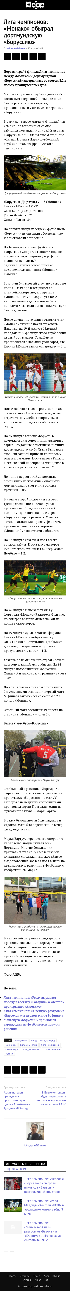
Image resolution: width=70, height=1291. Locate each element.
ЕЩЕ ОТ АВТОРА (16, 1169)
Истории (24, 1276)
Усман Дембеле (51, 1049)
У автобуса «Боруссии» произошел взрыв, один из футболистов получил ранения (32, 1024)
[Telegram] (33, 56)
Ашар (38, 1279)
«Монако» (10, 1044)
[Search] (65, 5)
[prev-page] (6, 1249)
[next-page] (12, 1249)
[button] (6, 5)
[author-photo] (35, 1140)
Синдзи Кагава (31, 1049)
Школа (56, 1276)
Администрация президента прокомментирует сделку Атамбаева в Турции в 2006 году (17, 1100)
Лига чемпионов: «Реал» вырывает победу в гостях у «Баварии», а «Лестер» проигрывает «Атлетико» (34, 1002)
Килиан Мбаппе (28, 1044)
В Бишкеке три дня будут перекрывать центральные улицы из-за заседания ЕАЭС (51, 1098)
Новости (11, 1276)
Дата (46, 1276)
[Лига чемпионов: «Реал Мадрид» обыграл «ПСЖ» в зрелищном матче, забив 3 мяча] (13, 1205)
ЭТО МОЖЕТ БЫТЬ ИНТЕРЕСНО (25, 1163)
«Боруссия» (21, 1040)
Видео (36, 1276)
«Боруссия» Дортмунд (43, 1040)
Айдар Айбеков (16, 48)
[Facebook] (7, 56)
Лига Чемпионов (50, 1044)
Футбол (9, 1053)
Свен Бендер (12, 1049)
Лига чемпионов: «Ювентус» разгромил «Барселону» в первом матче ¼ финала (34, 1013)
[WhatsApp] (42, 56)
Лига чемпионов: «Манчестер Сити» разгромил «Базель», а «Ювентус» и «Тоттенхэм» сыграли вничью (42, 1231)
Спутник (26, 1279)
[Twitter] (16, 56)
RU (46, 1279)
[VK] (24, 56)
